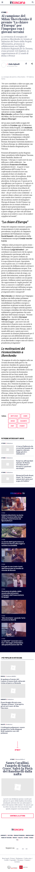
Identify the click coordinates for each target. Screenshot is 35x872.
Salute (3, 724)
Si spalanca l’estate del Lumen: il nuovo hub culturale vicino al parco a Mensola (13, 681)
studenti (22, 426)
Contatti (27, 860)
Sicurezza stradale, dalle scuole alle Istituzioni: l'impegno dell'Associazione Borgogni (12, 594)
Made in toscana (6, 837)
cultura (11, 835)
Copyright (13, 860)
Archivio (17, 862)
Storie (3, 12)
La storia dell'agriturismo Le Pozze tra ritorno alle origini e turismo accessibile (13, 544)
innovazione (30, 835)
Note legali (5, 858)
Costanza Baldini (11, 676)
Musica (3, 676)
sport (12, 426)
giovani (13, 421)
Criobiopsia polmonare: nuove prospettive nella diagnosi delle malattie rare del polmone (13, 730)
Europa (25, 416)
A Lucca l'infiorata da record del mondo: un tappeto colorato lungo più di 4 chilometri (24, 450)
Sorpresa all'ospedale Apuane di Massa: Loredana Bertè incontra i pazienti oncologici (24, 464)
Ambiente (3, 699)
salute (20, 837)
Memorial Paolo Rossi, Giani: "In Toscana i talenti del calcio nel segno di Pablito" (25, 478)
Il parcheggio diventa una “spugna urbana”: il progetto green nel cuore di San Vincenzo (12, 705)
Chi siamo (20, 860)
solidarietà (23, 421)
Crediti (6, 860)
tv (17, 840)
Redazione (10, 443)
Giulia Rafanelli (14, 64)
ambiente (4, 835)
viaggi (31, 837)
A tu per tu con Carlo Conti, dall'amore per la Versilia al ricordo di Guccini (12, 568)
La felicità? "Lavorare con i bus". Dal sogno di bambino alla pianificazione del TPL (12, 643)
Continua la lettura (17, 816)
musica (15, 837)
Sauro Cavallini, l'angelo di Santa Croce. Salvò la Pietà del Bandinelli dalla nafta (17, 768)
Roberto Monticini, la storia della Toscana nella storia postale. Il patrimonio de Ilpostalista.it (12, 518)
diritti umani (14, 416)
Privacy (12, 858)
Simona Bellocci (20, 759)
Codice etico (28, 858)
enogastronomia (19, 835)
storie (26, 837)
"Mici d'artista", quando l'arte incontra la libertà (13, 619)
